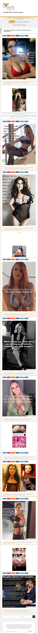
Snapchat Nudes (31, 18)
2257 (15, 628)
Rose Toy (27, 18)
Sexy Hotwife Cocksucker (8, 494)
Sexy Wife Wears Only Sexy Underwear (10, 542)
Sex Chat (15, 19)
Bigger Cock (9, 82)
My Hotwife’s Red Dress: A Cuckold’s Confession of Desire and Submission (15, 81)
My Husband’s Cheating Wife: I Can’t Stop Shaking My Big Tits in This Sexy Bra (16, 313)
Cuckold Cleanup (17, 82)
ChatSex (14, 18)
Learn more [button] (34, 633)
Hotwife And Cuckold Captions (13, 12)
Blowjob (28, 494)
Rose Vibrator (22, 19)
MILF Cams (10, 18)
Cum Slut (14, 373)
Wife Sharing (27, 82)
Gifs (14, 314)
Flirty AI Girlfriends (23, 18)
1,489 (22, 616)
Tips (7, 543)
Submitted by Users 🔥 (11, 458)
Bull (30, 494)
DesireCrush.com (27, 17)
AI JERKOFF (21, 17)
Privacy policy (22, 628)
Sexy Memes (22, 82)
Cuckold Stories (26, 457)
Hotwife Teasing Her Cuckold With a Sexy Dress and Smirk (13, 372)
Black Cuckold (28, 115)
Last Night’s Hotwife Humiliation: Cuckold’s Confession (12, 228)
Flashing (29, 542)
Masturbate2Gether (15, 17)
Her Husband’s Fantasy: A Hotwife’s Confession (11, 167)
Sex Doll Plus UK (18, 18)
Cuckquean (14, 611)
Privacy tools (26, 628)
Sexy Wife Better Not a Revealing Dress (10, 610)
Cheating (13, 82)
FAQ (29, 628)
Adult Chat (18, 19)
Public (32, 457)
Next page (33, 616)
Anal (27, 542)
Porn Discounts (6, 18)
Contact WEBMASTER (11, 628)
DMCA (18, 628)
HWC (5, 82)
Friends (30, 457)
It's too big (10, 168)
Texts (16, 458)
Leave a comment (7, 83)
